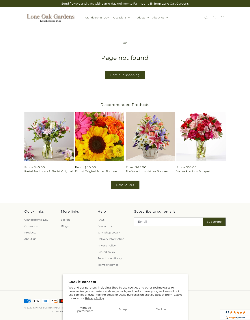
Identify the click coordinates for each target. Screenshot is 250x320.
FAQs (101, 219)
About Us (30, 239)
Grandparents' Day (36, 219)
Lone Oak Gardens (43, 307)
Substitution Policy (110, 258)
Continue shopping (125, 75)
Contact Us (105, 226)
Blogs (64, 226)
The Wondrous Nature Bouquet (147, 171)
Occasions (31, 226)
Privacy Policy (94, 298)
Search (65, 219)
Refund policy (106, 252)
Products (30, 232)
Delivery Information (111, 239)
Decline (161, 309)
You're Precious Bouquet (193, 171)
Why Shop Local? (109, 232)
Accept (123, 309)
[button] (121, 17)
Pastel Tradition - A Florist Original (48, 171)
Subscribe (214, 221)
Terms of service (108, 264)
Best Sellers (125, 185)
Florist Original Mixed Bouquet (96, 171)
